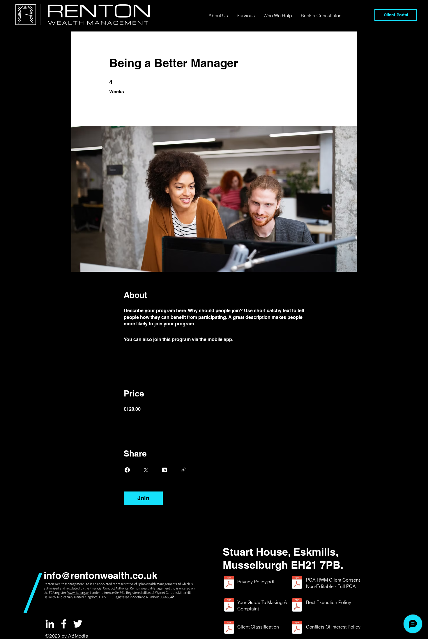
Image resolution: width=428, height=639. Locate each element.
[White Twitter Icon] (78, 624)
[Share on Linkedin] (164, 469)
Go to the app (249, 339)
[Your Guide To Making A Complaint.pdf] (229, 606)
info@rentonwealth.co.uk (100, 575)
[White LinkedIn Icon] (50, 624)
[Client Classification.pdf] (229, 628)
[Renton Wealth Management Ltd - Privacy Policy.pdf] (229, 583)
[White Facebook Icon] (64, 624)
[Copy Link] (183, 469)
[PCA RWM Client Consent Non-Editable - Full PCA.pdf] (297, 583)
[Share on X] (145, 469)
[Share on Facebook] (127, 469)
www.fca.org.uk (78, 592)
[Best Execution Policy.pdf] (297, 606)
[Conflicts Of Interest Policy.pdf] (297, 628)
